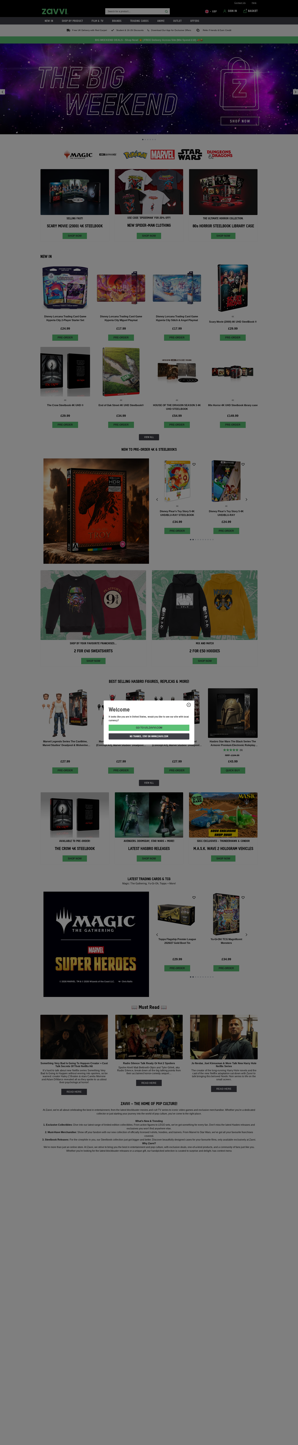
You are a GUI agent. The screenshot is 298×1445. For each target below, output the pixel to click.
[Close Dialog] (189, 705)
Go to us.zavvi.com (149, 727)
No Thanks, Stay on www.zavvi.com (149, 736)
